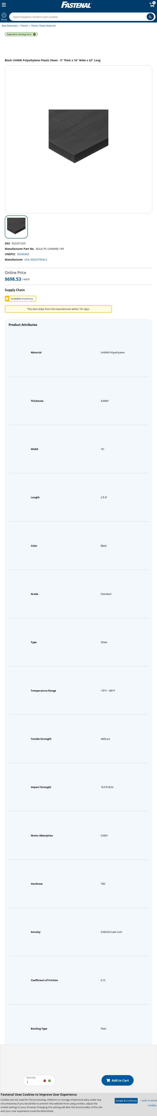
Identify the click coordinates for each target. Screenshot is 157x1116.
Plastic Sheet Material (43, 25)
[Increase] (49, 1080)
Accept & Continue (126, 1100)
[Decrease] (44, 1080)
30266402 (23, 254)
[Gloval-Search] (150, 16)
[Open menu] (3, 4)
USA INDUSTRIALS (35, 259)
